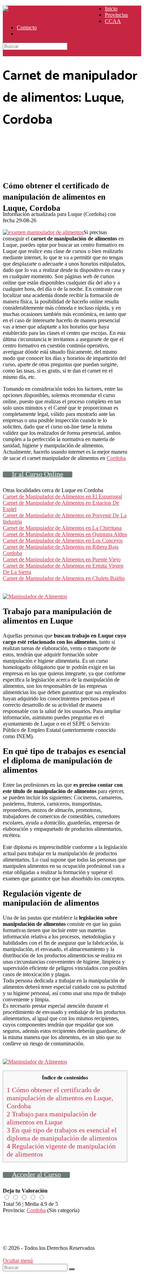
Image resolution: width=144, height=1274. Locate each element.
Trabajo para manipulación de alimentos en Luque (51, 1118)
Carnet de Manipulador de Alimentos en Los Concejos (63, 541)
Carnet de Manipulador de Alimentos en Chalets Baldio (64, 578)
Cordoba (116, 458)
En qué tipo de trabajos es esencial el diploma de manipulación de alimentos (62, 1134)
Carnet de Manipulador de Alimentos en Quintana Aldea (65, 534)
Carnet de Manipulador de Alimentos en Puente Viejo (62, 559)
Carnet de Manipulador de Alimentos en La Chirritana (62, 528)
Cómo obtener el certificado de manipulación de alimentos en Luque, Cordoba (60, 1098)
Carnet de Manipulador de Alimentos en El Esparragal (62, 496)
